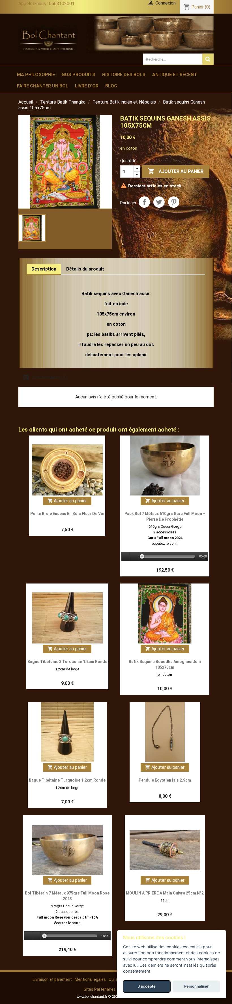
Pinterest (173, 202)
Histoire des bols (123, 74)
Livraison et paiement (52, 979)
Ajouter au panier (175, 171)
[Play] (126, 556)
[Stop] (134, 556)
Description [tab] (43, 269)
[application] (164, 556)
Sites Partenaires (100, 989)
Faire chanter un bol (42, 86)
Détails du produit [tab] (85, 269)
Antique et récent (174, 74)
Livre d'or (86, 86)
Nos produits (78, 74)
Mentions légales (90, 979)
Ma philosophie (36, 74)
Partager (144, 202)
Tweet (159, 202)
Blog (111, 86)
